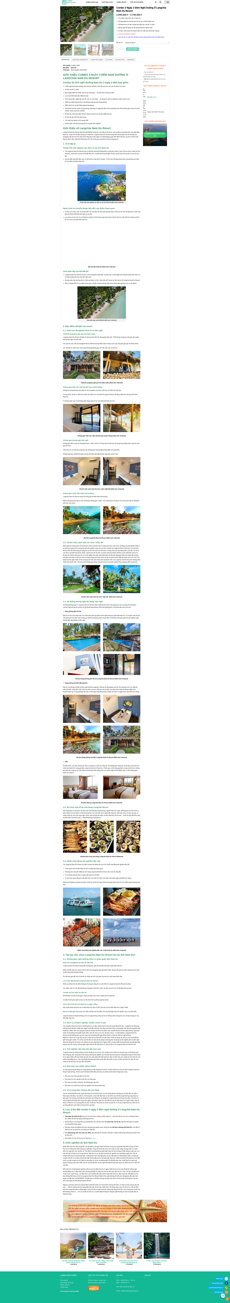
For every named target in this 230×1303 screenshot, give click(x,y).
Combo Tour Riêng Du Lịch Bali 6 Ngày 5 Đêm (156, 1262)
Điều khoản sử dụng (66, 1282)
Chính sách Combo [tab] (97, 59)
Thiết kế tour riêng (136, 2)
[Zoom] (62, 40)
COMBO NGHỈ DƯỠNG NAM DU (155, 135)
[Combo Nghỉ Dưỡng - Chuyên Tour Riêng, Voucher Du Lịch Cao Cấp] (71, 2)
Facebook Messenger (217, 1283)
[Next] (110, 24)
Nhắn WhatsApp (219, 1292)
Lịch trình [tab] (109, 59)
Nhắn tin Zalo (219, 1278)
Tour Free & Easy (107, 2)
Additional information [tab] (80, 59)
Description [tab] (65, 59)
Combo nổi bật (121, 2)
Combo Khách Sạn (92, 2)
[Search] (155, 2)
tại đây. (93, 1138)
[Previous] (63, 24)
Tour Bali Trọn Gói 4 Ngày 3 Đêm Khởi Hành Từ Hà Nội (101, 1262)
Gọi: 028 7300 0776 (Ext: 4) (216, 1287)
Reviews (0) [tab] (130, 59)
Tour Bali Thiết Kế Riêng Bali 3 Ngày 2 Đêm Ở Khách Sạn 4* (73, 1262)
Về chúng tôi (64, 1280)
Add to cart (132, 49)
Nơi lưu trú (119, 42)
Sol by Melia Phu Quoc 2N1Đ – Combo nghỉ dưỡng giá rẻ (129, 1262)
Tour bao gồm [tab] (119, 59)
